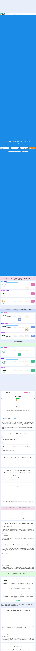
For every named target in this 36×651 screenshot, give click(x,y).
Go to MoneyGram (19, 319)
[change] (9, 148)
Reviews (27, 14)
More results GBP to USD (18, 306)
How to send (20, 14)
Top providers (15, 14)
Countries (31, 14)
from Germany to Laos (25, 151)
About (35, 14)
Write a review (27, 392)
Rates (24, 14)
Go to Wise (33, 335)
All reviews (18, 406)
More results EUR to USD (18, 375)
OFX (14, 420)
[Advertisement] (18, 6)
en (6, 14)
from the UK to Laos (10, 151)
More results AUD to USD (18, 341)
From (1, 146)
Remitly (18, 416)
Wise (14, 415)
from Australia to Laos (18, 151)
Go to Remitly (32, 284)
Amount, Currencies (22, 146)
